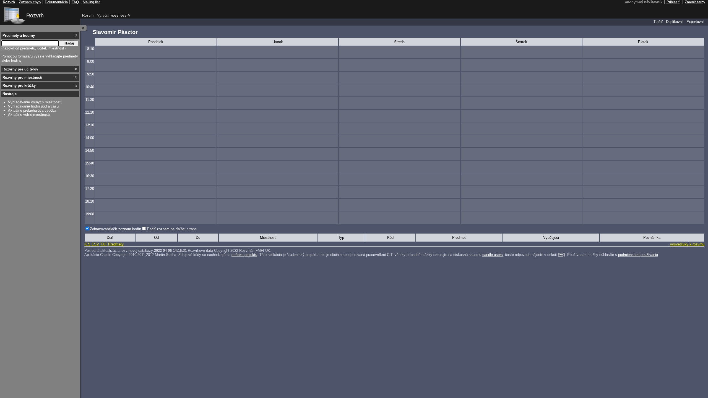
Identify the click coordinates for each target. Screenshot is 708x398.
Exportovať (695, 22)
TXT (103, 244)
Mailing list (91, 2)
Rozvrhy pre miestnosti (22, 77)
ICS (87, 244)
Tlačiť (658, 22)
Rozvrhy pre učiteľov (20, 69)
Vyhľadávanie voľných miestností (35, 102)
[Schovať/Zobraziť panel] (83, 28)
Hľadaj (69, 43)
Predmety (116, 244)
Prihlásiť (673, 2)
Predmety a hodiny (18, 35)
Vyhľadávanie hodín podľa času (33, 106)
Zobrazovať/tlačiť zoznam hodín (115, 229)
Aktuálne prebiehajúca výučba (32, 110)
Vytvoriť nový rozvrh (113, 15)
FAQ (561, 255)
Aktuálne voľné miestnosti (29, 114)
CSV (95, 244)
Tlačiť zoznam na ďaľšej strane (172, 229)
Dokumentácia (56, 2)
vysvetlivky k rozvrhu (687, 244)
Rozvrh (35, 15)
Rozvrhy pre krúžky (19, 85)
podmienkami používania (638, 255)
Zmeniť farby (695, 2)
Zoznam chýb (30, 2)
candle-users (492, 255)
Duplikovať (674, 22)
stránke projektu (244, 255)
